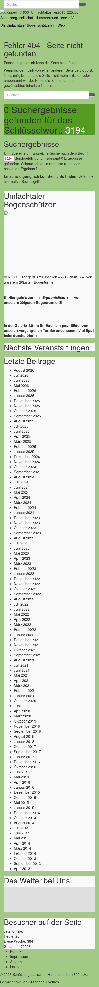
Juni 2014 (22, 832)
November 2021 (27, 644)
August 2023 (24, 537)
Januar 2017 (24, 756)
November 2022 (27, 583)
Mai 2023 (21, 553)
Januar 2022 (24, 634)
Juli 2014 (21, 827)
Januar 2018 (24, 741)
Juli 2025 (21, 426)
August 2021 (24, 659)
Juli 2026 (21, 375)
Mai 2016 (21, 776)
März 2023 (22, 563)
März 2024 (22, 502)
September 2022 (27, 593)
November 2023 (27, 522)
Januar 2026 (24, 395)
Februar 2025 (25, 446)
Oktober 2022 (25, 588)
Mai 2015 (21, 802)
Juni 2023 (22, 548)
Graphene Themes (43, 981)
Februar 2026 (25, 390)
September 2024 (27, 471)
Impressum (19, 956)
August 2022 (24, 598)
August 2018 (24, 736)
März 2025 (22, 441)
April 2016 (22, 782)
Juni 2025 (22, 431)
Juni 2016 (22, 771)
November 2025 (27, 405)
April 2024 (22, 497)
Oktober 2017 (25, 746)
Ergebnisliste (53, 297)
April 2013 (22, 868)
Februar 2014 (25, 853)
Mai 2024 (21, 492)
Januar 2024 (24, 512)
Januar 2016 (24, 787)
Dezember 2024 (27, 456)
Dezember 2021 (27, 639)
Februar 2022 (25, 629)
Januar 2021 (24, 695)
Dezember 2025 (27, 400)
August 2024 (24, 476)
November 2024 (27, 461)
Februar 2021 (25, 690)
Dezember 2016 (27, 761)
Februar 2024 (25, 507)
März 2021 (22, 685)
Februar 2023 (25, 568)
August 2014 (24, 822)
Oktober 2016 (25, 766)
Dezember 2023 (27, 517)
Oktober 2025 (25, 410)
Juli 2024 (21, 481)
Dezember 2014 (27, 812)
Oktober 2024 (25, 466)
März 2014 (22, 848)
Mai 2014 (21, 838)
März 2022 (22, 624)
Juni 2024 (22, 487)
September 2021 (27, 654)
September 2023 (27, 532)
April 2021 (22, 680)
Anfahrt (16, 961)
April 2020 (22, 710)
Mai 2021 (21, 675)
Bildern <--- (75, 276)
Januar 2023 (24, 573)
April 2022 (22, 619)
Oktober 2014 (25, 817)
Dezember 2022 (27, 578)
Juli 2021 (21, 665)
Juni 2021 (22, 670)
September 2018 (27, 731)
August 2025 (24, 420)
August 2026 (24, 370)
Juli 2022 (21, 604)
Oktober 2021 (25, 649)
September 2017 (27, 751)
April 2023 (22, 558)
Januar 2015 (24, 807)
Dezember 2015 (27, 792)
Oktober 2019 (25, 721)
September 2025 (27, 415)
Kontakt (16, 951)
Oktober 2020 (25, 700)
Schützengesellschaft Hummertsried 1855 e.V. (37, 17)
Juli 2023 (21, 543)
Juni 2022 (22, 609)
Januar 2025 (24, 451)
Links (14, 966)
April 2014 (22, 843)
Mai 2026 (21, 385)
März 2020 (22, 715)
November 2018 (27, 726)
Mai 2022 (21, 614)
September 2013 (27, 863)
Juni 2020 (22, 705)
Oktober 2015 (25, 797)
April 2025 (22, 436)
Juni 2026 (22, 380)
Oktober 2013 (25, 858)
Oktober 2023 (25, 527)
